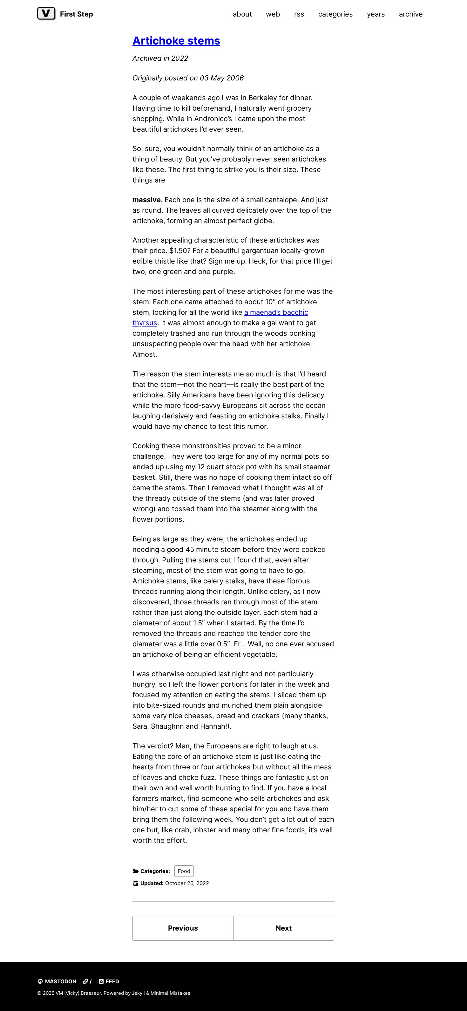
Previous (183, 928)
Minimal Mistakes (170, 993)
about (242, 14)
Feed (112, 981)
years (376, 14)
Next (284, 928)
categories (335, 14)
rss (299, 14)
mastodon (60, 981)
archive (411, 14)
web (273, 14)
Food (184, 871)
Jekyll (138, 993)
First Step (76, 14)
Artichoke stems (176, 40)
